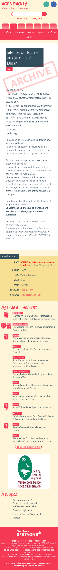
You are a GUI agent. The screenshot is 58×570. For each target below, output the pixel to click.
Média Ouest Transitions (25, 563)
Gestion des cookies (36, 566)
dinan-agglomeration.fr (30, 295)
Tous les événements (28, 446)
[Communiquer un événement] (46, 4)
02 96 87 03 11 (26, 290)
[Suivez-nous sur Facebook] (54, 4)
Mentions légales (20, 566)
